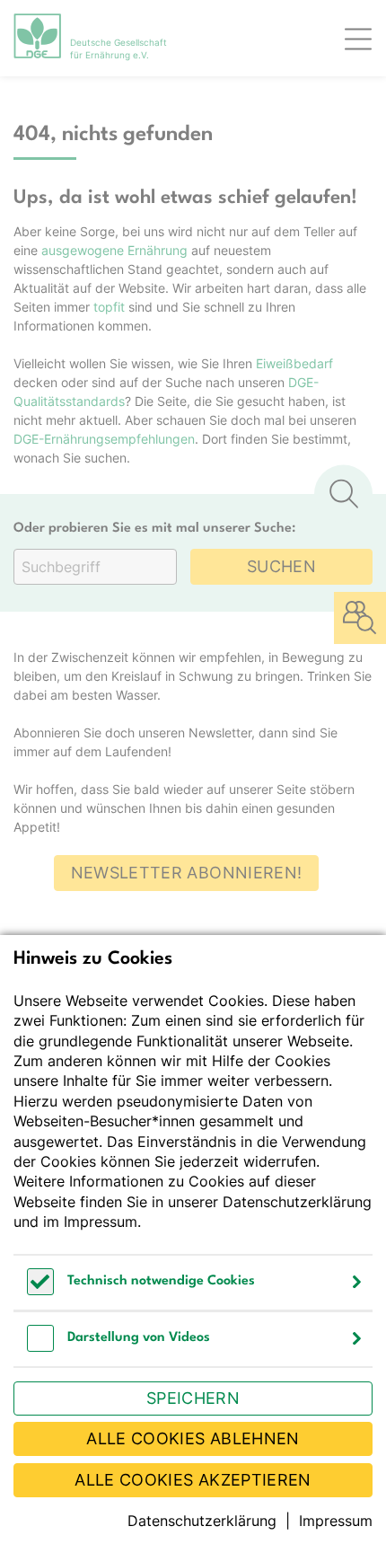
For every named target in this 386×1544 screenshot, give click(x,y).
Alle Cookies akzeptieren (193, 1479)
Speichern (193, 1398)
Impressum (100, 1222)
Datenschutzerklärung (297, 1202)
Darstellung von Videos (138, 1338)
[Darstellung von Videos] (40, 1346)
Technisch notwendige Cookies (161, 1281)
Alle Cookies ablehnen (193, 1438)
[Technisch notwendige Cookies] (40, 1290)
